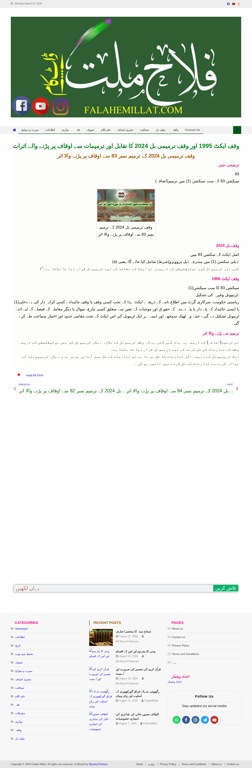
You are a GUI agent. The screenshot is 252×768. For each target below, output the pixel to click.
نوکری (65, 129)
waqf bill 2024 (34, 375)
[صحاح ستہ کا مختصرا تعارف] (101, 637)
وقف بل (160, 129)
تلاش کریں (225, 588)
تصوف (90, 129)
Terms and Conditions (185, 654)
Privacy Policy (180, 645)
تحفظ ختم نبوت (24, 654)
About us (177, 628)
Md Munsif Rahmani (127, 641)
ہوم (174, 662)
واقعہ (175, 129)
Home (139, 764)
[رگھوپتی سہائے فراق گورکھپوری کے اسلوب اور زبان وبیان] (101, 699)
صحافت (144, 129)
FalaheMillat (151, 700)
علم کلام (106, 129)
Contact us (192, 129)
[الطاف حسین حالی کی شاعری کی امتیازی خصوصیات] (101, 722)
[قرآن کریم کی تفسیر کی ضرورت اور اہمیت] (101, 674)
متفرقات (20, 713)
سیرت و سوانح (30, 129)
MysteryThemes (98, 764)
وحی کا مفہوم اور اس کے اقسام (135, 651)
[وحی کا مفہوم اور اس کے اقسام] (101, 654)
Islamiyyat (21, 628)
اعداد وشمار (175, 681)
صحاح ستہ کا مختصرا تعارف (133, 631)
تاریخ (18, 645)
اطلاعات (50, 129)
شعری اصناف (125, 129)
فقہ (78, 129)
